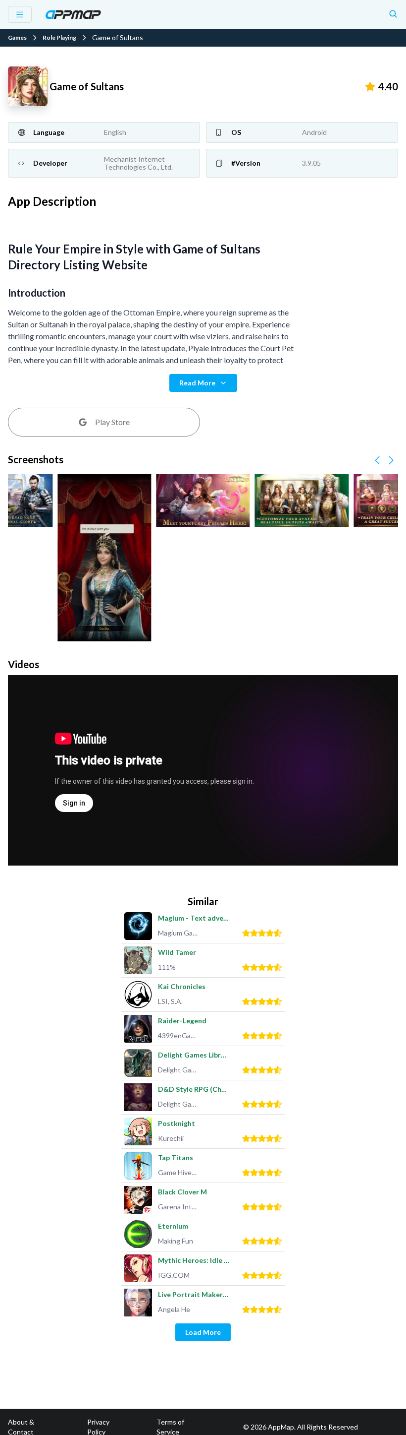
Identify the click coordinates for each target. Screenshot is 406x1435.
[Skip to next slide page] (391, 460)
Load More (203, 1332)
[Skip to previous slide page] (377, 460)
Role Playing (59, 38)
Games (17, 38)
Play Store (112, 422)
